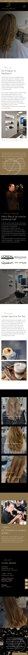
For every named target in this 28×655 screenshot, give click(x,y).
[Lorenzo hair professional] (8, 6)
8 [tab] (25, 54)
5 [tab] (18, 54)
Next (24, 523)
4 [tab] (16, 54)
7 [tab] (23, 54)
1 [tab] (9, 54)
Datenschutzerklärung (18, 648)
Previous (21, 523)
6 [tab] (21, 54)
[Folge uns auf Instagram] (26, 584)
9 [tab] (21, 140)
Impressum (16, 653)
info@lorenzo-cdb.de (19, 1)
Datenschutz (23, 653)
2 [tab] (11, 54)
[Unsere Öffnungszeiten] (26, 580)
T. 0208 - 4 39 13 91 (8, 1)
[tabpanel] (14, 33)
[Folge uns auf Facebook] (26, 587)
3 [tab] (14, 54)
